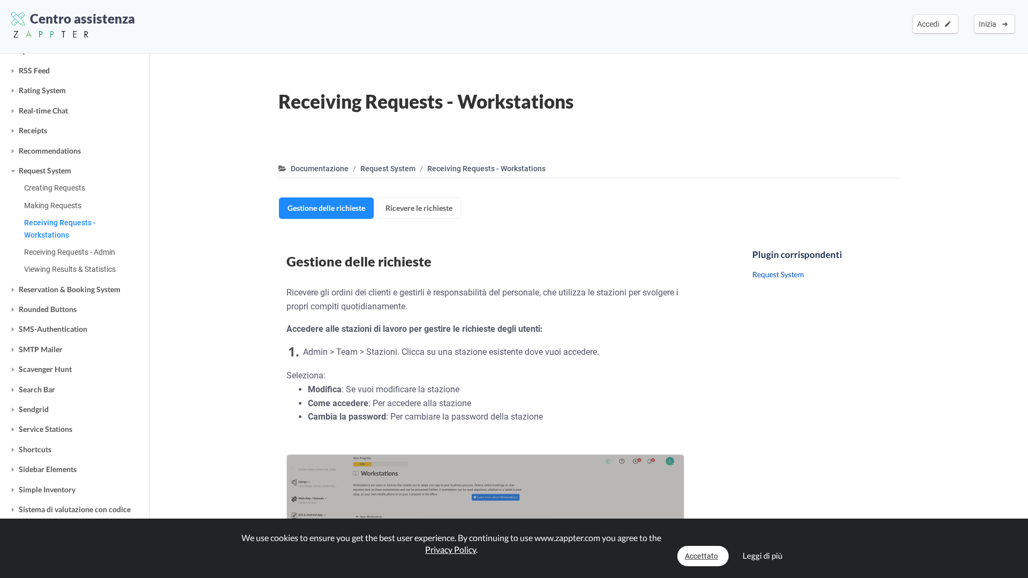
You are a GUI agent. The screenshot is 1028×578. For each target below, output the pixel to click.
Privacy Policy (450, 549)
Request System (45, 170)
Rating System (42, 90)
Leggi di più (762, 555)
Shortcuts (35, 449)
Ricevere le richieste (419, 207)
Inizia (989, 24)
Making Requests (52, 205)
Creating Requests (54, 188)
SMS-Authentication (53, 328)
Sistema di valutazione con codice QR (75, 515)
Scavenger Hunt (45, 369)
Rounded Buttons (48, 309)
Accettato (701, 556)
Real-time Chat (43, 110)
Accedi (929, 24)
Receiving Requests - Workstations (60, 228)
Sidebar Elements (48, 469)
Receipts (33, 130)
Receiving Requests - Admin (69, 252)
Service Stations (45, 429)
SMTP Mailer (41, 349)
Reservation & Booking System (69, 289)
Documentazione (320, 168)
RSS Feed (34, 70)
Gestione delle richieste (326, 207)
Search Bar (37, 389)
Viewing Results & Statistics (70, 269)
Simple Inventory (47, 489)
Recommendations (50, 150)
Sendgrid (34, 409)
